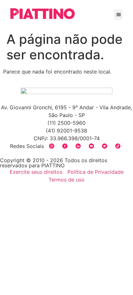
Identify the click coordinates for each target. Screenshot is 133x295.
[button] (118, 14)
